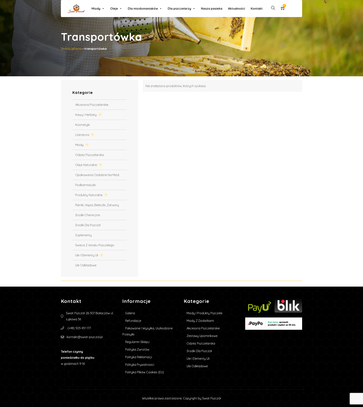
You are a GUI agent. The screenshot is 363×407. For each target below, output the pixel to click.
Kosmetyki (82, 125)
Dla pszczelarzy (179, 8)
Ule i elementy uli (86, 255)
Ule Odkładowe (85, 265)
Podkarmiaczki (85, 185)
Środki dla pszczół (88, 225)
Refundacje (133, 321)
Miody (96, 8)
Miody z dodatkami (200, 321)
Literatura (82, 135)
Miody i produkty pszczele (204, 313)
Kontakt (257, 8)
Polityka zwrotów (137, 349)
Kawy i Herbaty (86, 115)
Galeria (130, 313)
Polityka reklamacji (138, 357)
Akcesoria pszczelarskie (91, 105)
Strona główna (71, 49)
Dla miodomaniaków (143, 8)
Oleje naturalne (86, 165)
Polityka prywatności (139, 364)
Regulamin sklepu (137, 342)
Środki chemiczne (87, 215)
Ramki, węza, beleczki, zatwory (97, 205)
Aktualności (236, 8)
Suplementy (83, 235)
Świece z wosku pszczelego (94, 245)
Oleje (114, 8)
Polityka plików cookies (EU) (144, 372)
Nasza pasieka (211, 8)
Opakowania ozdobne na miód (97, 175)
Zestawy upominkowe (202, 336)
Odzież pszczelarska (89, 155)
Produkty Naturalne (88, 195)
